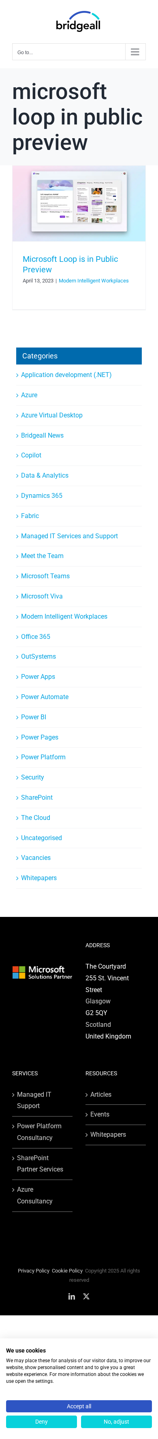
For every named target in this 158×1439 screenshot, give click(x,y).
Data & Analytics (44, 475)
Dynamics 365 (41, 495)
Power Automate (44, 697)
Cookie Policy (67, 1271)
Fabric (30, 516)
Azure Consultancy (35, 1195)
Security (32, 777)
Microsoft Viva (42, 596)
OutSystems (38, 656)
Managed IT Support (34, 1100)
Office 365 (35, 636)
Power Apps (38, 677)
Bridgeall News (42, 435)
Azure (29, 395)
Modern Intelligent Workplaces (94, 281)
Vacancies (36, 858)
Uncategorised (41, 838)
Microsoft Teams (45, 576)
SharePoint (37, 797)
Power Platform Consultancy (39, 1132)
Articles (100, 1094)
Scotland (98, 1024)
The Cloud (35, 818)
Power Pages (39, 737)
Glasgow (98, 1001)
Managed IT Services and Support (69, 536)
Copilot (31, 455)
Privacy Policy (33, 1271)
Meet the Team (42, 556)
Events (99, 1114)
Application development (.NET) (66, 375)
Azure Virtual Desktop (52, 415)
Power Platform (43, 757)
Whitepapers (39, 878)
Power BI (33, 717)
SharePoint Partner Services (40, 1164)
